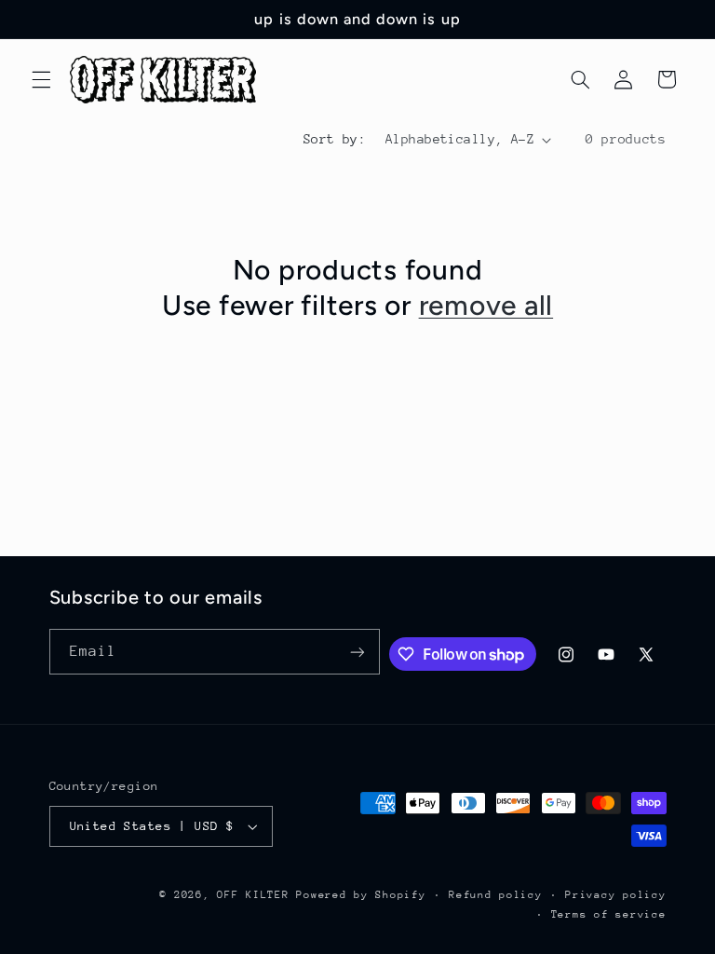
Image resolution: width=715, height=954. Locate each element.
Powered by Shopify (360, 895)
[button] (41, 79)
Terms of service (609, 914)
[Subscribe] (357, 652)
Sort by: (335, 138)
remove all (486, 305)
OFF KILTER (253, 895)
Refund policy (496, 895)
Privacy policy (615, 895)
